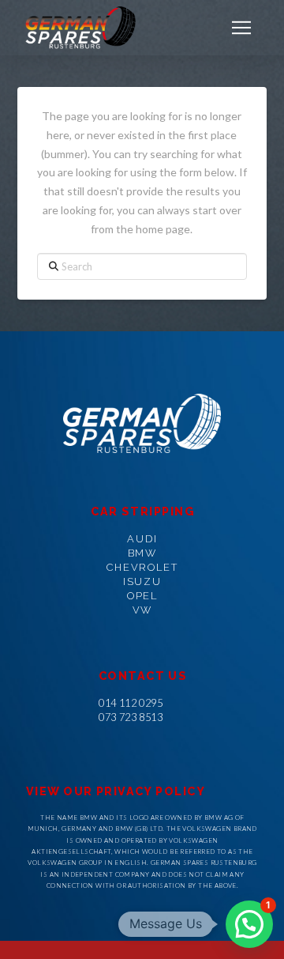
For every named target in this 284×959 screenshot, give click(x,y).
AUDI (142, 539)
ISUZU (143, 581)
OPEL (143, 596)
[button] (241, 27)
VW (143, 610)
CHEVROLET (142, 567)
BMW (143, 553)
